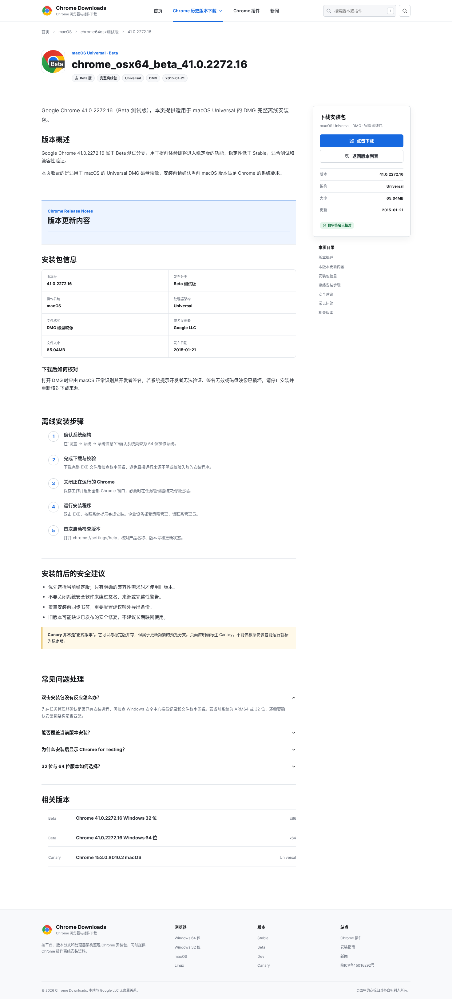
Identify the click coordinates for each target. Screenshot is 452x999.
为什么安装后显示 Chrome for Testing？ (84, 749)
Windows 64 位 (187, 938)
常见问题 (326, 303)
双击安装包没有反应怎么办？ (71, 697)
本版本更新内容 (331, 267)
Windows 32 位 (187, 947)
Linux (179, 965)
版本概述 (326, 257)
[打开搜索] (404, 11)
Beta (261, 947)
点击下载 (365, 140)
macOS (65, 31)
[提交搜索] (328, 11)
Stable (262, 938)
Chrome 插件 (246, 10)
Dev (260, 956)
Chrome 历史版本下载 (194, 10)
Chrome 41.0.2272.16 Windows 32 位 (116, 818)
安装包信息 (328, 276)
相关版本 (326, 312)
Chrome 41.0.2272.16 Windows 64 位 (116, 838)
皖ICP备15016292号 (357, 965)
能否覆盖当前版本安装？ (67, 732)
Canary (263, 965)
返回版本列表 (365, 156)
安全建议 (326, 294)
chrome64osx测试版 (100, 31)
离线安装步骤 (330, 285)
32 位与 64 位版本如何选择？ (72, 766)
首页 (158, 10)
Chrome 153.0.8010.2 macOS (108, 857)
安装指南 (347, 947)
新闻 (274, 10)
